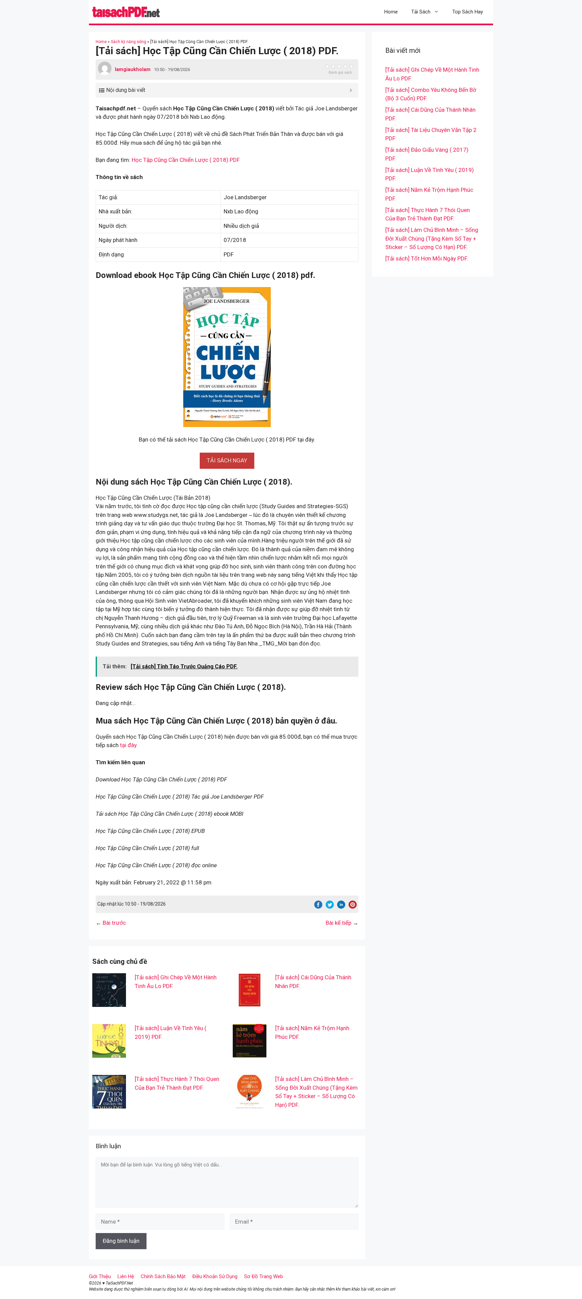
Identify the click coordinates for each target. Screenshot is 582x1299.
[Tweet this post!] (330, 906)
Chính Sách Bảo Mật (163, 1276)
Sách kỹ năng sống (128, 41)
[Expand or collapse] (351, 90)
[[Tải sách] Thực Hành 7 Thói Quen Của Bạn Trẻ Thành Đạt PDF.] (109, 1104)
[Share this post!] (318, 906)
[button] (227, 460)
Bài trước (114, 922)
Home (391, 12)
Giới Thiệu (100, 1276)
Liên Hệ (126, 1276)
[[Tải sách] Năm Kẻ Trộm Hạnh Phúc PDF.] (249, 1053)
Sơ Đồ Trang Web (263, 1276)
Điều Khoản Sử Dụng (214, 1276)
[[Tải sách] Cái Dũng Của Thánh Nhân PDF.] (249, 1002)
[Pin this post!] (353, 906)
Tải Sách (420, 12)
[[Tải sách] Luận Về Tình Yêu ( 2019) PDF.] (109, 1053)
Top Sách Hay (467, 12)
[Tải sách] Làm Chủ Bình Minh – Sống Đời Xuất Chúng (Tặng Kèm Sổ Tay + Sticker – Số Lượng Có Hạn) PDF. (431, 238)
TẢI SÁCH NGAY (227, 460)
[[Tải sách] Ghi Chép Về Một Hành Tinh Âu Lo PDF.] (109, 1002)
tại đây (128, 745)
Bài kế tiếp (338, 922)
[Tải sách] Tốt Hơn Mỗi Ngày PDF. (426, 258)
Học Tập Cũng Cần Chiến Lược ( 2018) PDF (186, 159)
